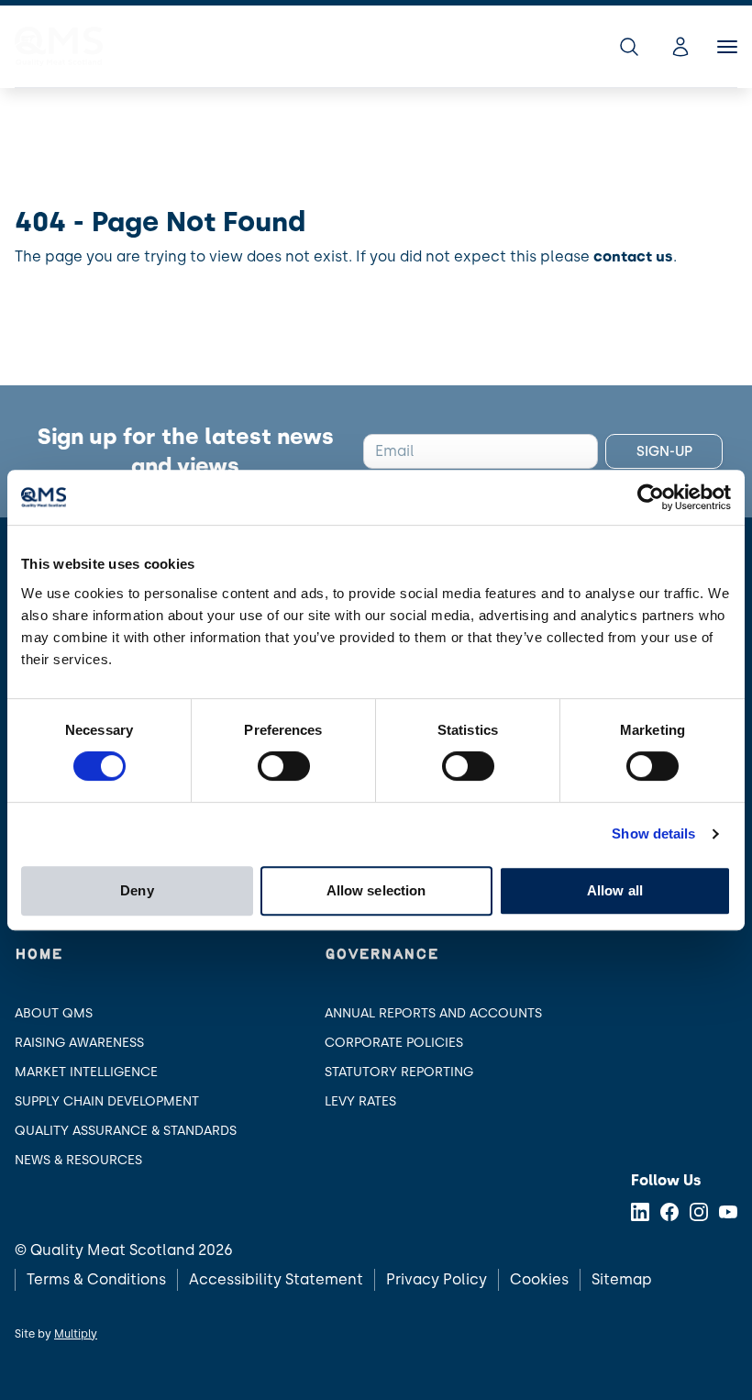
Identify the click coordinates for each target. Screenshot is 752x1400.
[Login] (680, 47)
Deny (136, 890)
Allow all (615, 890)
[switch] (284, 766)
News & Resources (78, 1160)
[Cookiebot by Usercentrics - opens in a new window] (650, 497)
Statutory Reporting (399, 1072)
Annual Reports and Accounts (433, 1013)
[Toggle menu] (727, 46)
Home (38, 954)
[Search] (629, 47)
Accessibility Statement (276, 1279)
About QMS (54, 1013)
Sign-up (664, 451)
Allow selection (376, 890)
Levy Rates (360, 1101)
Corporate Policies (394, 1042)
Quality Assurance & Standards (126, 1131)
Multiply (75, 1334)
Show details (653, 833)
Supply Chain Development (107, 1101)
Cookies (539, 1279)
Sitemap (622, 1279)
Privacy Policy (436, 1279)
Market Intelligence (86, 1072)
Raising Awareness (79, 1042)
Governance (381, 954)
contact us (633, 256)
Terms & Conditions (96, 1279)
